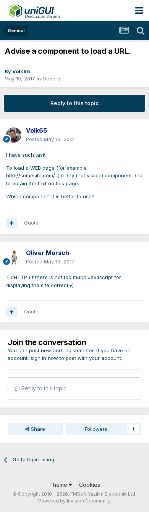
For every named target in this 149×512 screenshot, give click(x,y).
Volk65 (21, 71)
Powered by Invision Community (74, 501)
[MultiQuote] (11, 223)
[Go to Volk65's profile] (13, 135)
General (52, 78)
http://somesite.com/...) (33, 175)
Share (37, 429)
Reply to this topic (74, 103)
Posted (50, 139)
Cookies (89, 485)
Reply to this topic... (45, 388)
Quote (31, 223)
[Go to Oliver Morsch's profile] (13, 257)
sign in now (44, 358)
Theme (59, 485)
